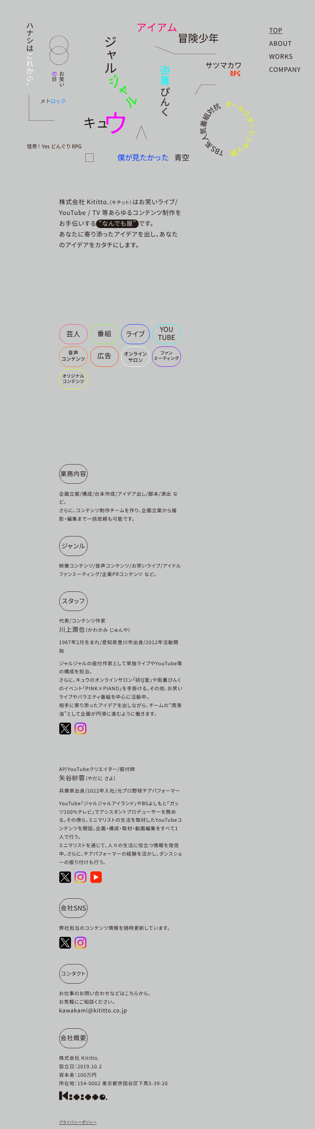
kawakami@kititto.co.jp (93, 1010)
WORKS (281, 56)
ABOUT (280, 43)
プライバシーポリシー (78, 1122)
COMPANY (285, 69)
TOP (275, 30)
